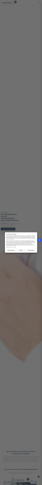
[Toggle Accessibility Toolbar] (39, 240)
